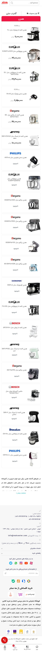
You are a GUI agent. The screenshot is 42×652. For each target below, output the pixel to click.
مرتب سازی (10, 13)
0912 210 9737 (35, 516)
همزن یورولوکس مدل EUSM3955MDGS (14, 180)
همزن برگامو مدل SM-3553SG (16, 370)
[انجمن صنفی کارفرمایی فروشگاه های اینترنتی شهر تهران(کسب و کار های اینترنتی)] (8, 632)
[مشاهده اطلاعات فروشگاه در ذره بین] (14, 632)
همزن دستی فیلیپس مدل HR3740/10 (14, 455)
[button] (31, 13)
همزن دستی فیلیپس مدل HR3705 (15, 158)
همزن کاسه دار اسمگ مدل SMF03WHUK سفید (15, 137)
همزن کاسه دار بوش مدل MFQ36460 (14, 328)
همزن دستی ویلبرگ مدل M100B (16, 94)
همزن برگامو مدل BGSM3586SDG (15, 200)
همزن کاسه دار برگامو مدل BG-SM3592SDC (14, 116)
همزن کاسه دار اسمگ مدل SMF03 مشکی (14, 414)
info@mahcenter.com (17, 535)
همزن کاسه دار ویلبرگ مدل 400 (16, 30)
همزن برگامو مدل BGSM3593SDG (15, 221)
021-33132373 (35, 519)
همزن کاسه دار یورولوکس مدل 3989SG (14, 306)
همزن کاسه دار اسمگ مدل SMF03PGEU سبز (14, 350)
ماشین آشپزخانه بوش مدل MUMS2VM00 (14, 392)
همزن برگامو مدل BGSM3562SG (16, 243)
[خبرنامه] (5, 573)
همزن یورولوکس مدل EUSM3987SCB (14, 51)
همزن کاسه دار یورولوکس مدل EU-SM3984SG (14, 74)
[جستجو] (12, 3)
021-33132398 (21, 516)
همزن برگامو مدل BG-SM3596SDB (15, 264)
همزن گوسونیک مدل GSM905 (16, 285)
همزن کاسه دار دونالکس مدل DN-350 (14, 434)
